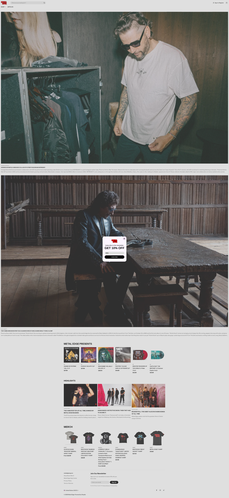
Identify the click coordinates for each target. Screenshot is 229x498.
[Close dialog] (124, 238)
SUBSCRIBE (114, 257)
